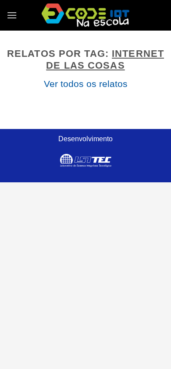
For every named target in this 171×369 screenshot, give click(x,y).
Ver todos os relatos (86, 84)
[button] (12, 15)
